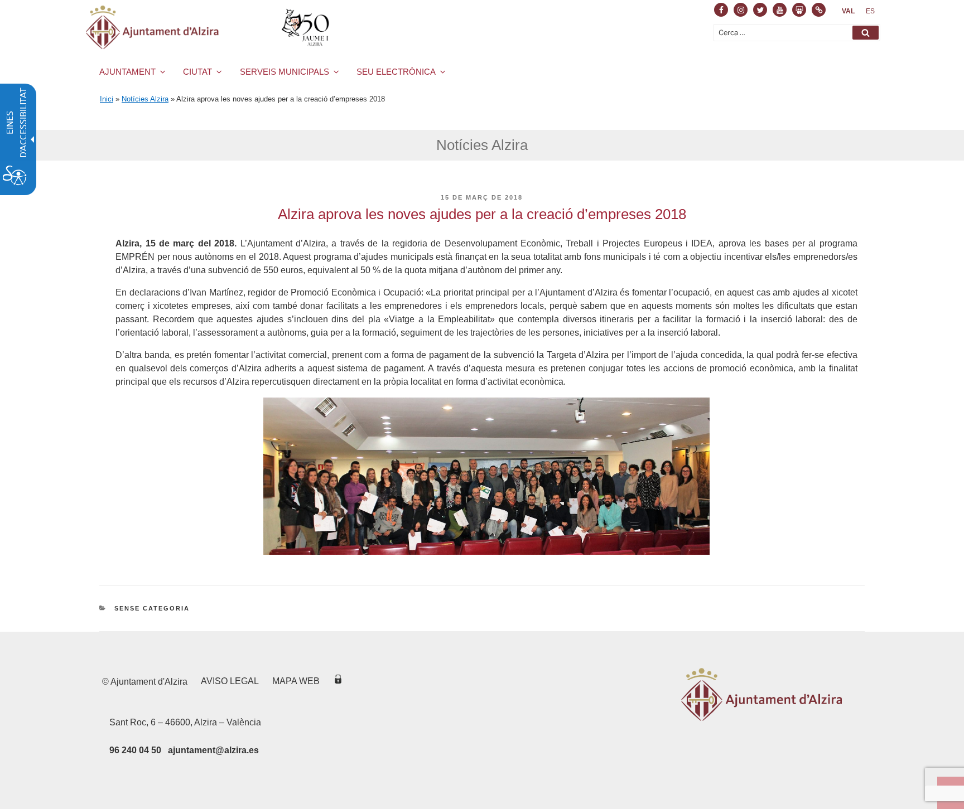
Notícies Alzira (145, 99)
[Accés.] (338, 681)
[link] (848, 11)
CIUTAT (197, 71)
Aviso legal (230, 681)
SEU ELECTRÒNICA (396, 71)
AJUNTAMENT (127, 71)
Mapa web (296, 681)
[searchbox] (796, 32)
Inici (106, 99)
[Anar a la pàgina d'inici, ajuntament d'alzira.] (209, 27)
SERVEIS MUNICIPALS (284, 71)
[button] (865, 33)
